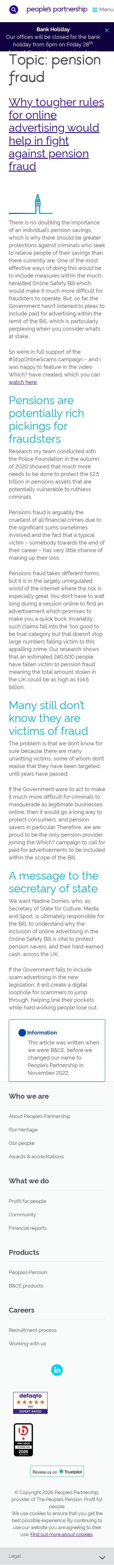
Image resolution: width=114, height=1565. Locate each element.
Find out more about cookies (61, 1534)
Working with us (27, 1343)
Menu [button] (104, 9)
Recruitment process (32, 1330)
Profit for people (27, 1201)
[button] (13, 9)
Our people (21, 1143)
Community (22, 1214)
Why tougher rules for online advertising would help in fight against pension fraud (56, 134)
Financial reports (27, 1228)
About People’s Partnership (39, 1116)
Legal (15, 1556)
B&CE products (26, 1286)
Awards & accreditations (36, 1156)
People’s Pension (28, 1272)
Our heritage (23, 1130)
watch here (23, 382)
